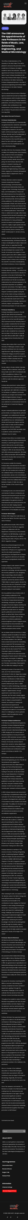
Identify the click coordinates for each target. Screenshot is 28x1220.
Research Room (7, 1169)
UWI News (5, 28)
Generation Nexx (7, 1165)
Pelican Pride (6, 1176)
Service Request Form (9, 1191)
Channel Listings (7, 1187)
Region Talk (5, 1172)
